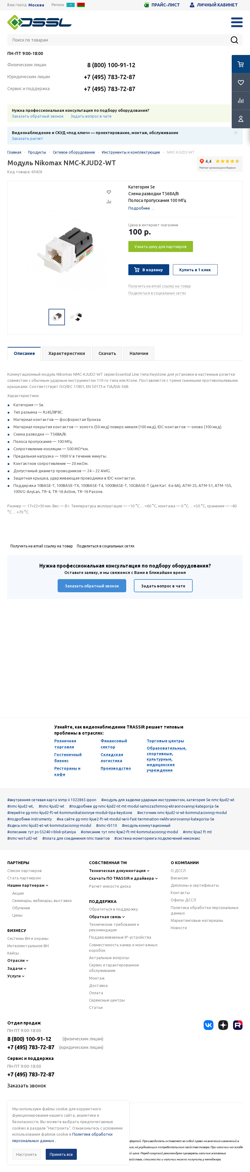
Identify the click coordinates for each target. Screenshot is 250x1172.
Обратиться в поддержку (113, 909)
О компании (185, 862)
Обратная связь (105, 917)
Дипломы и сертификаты (195, 885)
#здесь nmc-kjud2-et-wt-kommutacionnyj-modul (49, 825)
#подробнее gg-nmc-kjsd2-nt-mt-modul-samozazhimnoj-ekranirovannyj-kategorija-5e (144, 806)
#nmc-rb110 (106, 825)
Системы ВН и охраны (27, 938)
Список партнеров (24, 870)
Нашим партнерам (26, 885)
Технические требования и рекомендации (114, 927)
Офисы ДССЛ (183, 900)
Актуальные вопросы (109, 957)
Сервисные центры (107, 1000)
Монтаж (97, 978)
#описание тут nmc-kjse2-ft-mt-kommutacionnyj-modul (129, 832)
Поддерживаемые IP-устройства (120, 937)
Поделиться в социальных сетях (157, 293)
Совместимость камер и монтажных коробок (123, 947)
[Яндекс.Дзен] (223, 1025)
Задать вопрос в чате (91, 116)
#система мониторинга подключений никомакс (157, 838)
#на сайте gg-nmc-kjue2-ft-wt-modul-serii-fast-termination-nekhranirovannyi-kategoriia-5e (135, 819)
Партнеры (18, 862)
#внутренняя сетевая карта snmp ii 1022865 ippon (51, 800)
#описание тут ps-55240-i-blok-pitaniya (41, 832)
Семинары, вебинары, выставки (42, 900)
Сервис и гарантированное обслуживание (114, 968)
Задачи (15, 968)
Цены (17, 915)
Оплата (96, 993)
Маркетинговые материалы (197, 920)
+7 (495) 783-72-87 (109, 76)
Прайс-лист (166, 4)
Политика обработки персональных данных (205, 910)
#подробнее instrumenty (29, 819)
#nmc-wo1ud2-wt (22, 838)
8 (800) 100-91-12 (111, 64)
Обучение (21, 908)
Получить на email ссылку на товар (159, 286)
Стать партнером (24, 878)
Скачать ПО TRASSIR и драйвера (121, 878)
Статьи (96, 1007)
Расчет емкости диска (110, 886)
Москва (36, 5)
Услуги (14, 976)
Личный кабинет (217, 4)
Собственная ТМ (108, 862)
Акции (18, 893)
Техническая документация (117, 870)
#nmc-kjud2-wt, (20, 806)
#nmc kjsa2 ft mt (197, 832)
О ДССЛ (178, 870)
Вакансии (179, 878)
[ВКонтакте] (208, 1025)
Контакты (180, 892)
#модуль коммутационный (146, 825)
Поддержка (102, 901)
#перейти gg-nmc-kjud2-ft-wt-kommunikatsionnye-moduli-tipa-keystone (69, 813)
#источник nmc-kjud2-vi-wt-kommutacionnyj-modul (182, 813)
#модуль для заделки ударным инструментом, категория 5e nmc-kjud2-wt (167, 800)
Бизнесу (16, 930)
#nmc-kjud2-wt (51, 806)
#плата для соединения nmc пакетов (75, 838)
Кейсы (13, 953)
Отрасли (16, 960)
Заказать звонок (26, 1085)
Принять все (61, 1154)
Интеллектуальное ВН (28, 946)
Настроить (26, 1154)
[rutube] (238, 1025)
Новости (179, 928)
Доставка (98, 985)
